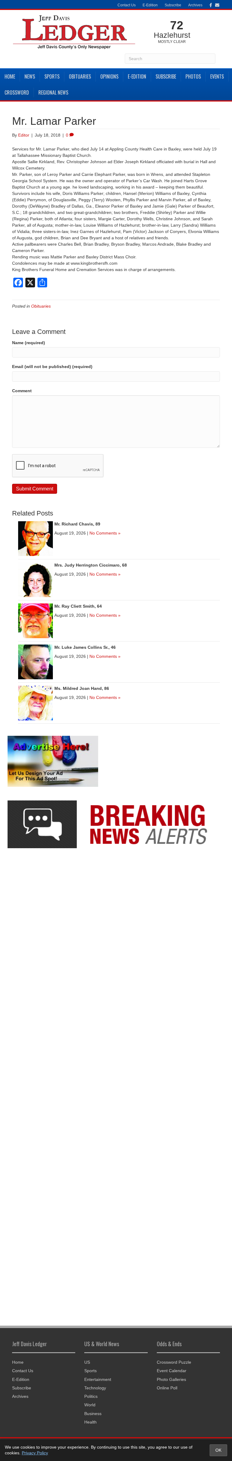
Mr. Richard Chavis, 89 (77, 524)
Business (93, 1413)
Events (217, 76)
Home (10, 76)
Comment (22, 390)
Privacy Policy (35, 1452)
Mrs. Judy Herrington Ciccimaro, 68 (90, 565)
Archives (195, 5)
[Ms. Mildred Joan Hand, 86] (35, 702)
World (89, 1404)
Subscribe (173, 5)
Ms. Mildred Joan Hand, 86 (81, 688)
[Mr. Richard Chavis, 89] (35, 538)
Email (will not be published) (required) (52, 366)
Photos (193, 76)
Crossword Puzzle (174, 1362)
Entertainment (97, 1379)
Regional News (53, 92)
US (87, 1362)
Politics (91, 1396)
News (29, 76)
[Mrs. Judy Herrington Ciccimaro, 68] (35, 579)
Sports (52, 76)
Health (90, 1422)
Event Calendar (171, 1370)
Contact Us (127, 5)
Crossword (17, 92)
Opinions (109, 76)
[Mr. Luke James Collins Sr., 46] (35, 661)
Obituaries (80, 76)
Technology (95, 1387)
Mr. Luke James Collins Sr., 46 (85, 647)
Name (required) (28, 342)
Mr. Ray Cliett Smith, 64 (78, 606)
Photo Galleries (171, 1379)
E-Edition (150, 5)
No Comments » (105, 533)
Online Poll (167, 1387)
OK (218, 1450)
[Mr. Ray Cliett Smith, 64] (35, 620)
